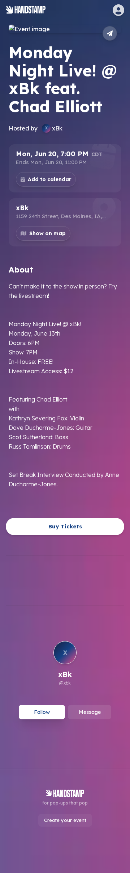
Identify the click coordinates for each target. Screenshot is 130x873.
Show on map (47, 233)
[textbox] (65, 385)
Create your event (65, 820)
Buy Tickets (65, 526)
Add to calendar (49, 179)
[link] (65, 664)
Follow (42, 712)
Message (90, 712)
